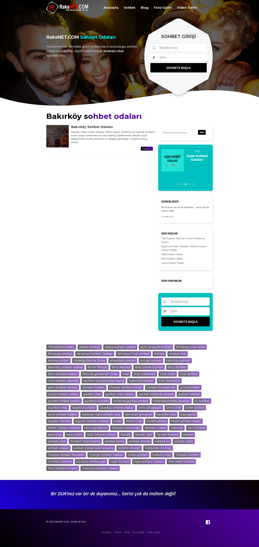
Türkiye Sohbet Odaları (106, 455)
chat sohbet (189, 374)
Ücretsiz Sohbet (60, 461)
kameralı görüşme (138, 414)
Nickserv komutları (126, 428)
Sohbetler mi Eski (158, 448)
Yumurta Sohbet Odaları (100, 468)
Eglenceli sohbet (141, 380)
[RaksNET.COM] (68, 13)
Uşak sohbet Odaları (149, 461)
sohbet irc (162, 441)
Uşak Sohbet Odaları (172, 254)
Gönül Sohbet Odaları (172, 263)
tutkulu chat (161, 455)
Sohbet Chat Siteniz (85, 441)
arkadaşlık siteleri (123, 360)
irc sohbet (202, 401)
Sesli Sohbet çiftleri (101, 434)
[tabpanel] (185, 160)
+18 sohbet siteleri (61, 347)
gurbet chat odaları (120, 394)
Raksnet (177, 428)
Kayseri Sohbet (59, 421)
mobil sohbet (156, 421)
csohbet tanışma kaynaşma (103, 380)
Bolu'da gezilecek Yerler (100, 374)
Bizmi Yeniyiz (97, 367)
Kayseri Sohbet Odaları (92, 421)
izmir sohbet (195, 407)
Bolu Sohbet (177, 367)
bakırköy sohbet (178, 360)
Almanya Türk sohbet (133, 354)
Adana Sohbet (89, 347)
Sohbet (118, 532)
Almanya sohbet (60, 354)
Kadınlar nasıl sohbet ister (101, 414)
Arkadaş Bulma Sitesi (89, 360)
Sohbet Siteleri (129, 448)
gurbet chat (92, 394)
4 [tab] (189, 184)
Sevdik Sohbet (168, 434)
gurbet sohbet (189, 394)
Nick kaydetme (95, 428)
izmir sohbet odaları (62, 414)
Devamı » (147, 148)
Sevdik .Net (143, 434)
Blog (127, 532)
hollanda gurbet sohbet (130, 401)
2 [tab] (181, 184)
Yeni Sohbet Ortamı (62, 468)
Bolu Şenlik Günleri (149, 367)
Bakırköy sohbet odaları (65, 367)
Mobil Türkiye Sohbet (64, 428)
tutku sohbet (138, 455)
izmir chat (173, 407)
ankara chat (177, 354)
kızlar (117, 421)
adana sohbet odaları (120, 347)
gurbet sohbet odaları (64, 401)
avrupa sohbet (151, 360)
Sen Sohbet (196, 428)
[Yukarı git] (254, 542)
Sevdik (126, 434)
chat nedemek (144, 374)
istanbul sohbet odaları (117, 407)
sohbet (188, 434)
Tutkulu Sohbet (187, 455)
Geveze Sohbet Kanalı (125, 387)
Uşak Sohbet (119, 461)
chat (125, 374)
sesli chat (55, 434)
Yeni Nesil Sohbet (181, 461)
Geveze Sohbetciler (161, 387)
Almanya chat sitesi (190, 347)
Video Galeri (153, 532)
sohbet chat (57, 441)
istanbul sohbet (83, 407)
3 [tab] (185, 184)
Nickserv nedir (155, 428)
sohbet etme (114, 441)
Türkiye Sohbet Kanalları (66, 455)
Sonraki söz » (167, 216)
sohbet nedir (183, 441)
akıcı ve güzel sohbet (155, 347)
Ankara (159, 354)
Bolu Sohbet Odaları (197, 158)
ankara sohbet (58, 360)
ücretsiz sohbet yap (91, 461)
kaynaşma (188, 414)
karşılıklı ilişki (166, 414)
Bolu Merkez (121, 367)
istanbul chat (57, 407)
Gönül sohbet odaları (63, 394)
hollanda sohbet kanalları (171, 401)
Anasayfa (106, 532)
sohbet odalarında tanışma (93, 448)
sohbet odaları (58, 448)
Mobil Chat (134, 421)
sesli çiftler (74, 434)
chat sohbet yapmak (63, 380)
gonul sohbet (190, 387)
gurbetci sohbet (97, 401)
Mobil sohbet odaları (186, 421)
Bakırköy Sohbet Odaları (92, 127)
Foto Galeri (138, 532)
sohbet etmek (139, 441)
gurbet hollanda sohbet (156, 394)
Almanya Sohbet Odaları (95, 354)
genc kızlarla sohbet (63, 387)
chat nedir (167, 374)
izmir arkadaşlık (150, 407)
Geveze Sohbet (93, 387)
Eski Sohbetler (169, 380)
